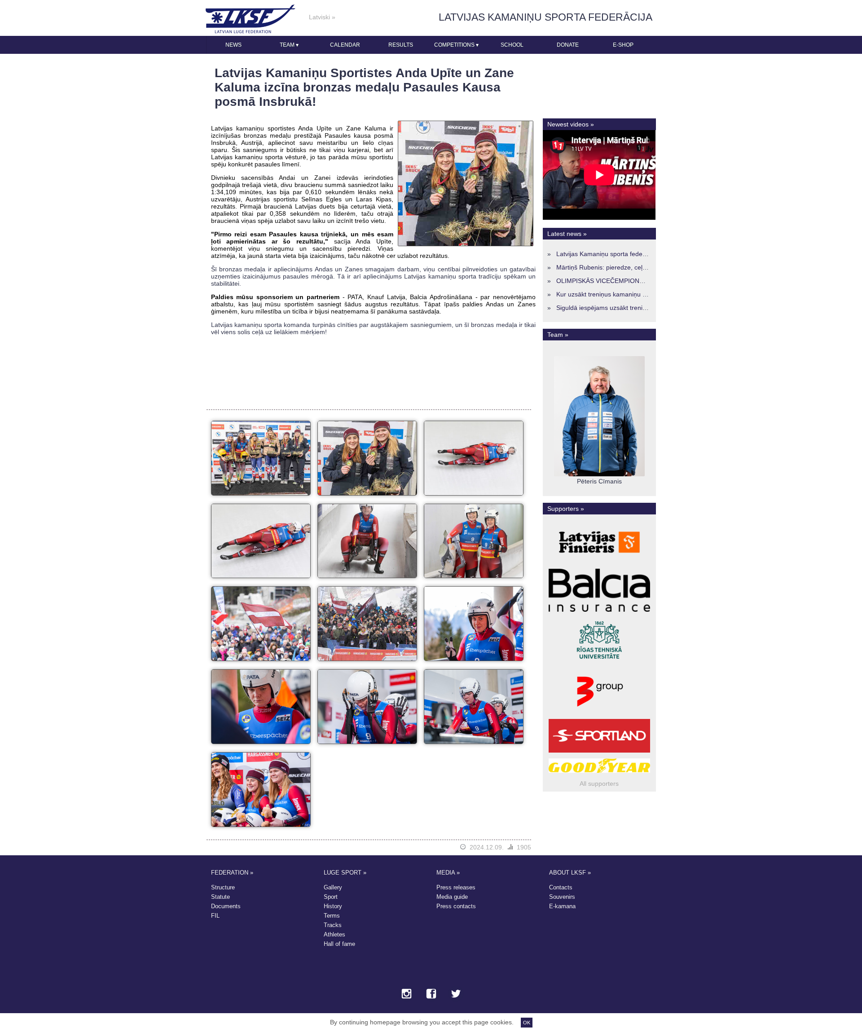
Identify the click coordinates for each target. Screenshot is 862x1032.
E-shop (623, 45)
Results (400, 45)
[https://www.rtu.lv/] (599, 662)
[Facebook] (431, 994)
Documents (226, 906)
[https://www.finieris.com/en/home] (599, 562)
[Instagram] (406, 994)
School (512, 45)
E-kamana (562, 906)
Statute (220, 896)
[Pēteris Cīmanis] (599, 474)
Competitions (456, 45)
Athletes (334, 934)
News (233, 45)
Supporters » (565, 508)
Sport (331, 896)
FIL (215, 915)
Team (289, 45)
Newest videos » (570, 124)
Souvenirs (562, 896)
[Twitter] (456, 994)
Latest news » (567, 233)
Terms (332, 915)
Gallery (333, 887)
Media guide (452, 896)
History (333, 906)
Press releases (455, 887)
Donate (568, 45)
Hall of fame (339, 944)
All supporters (599, 783)
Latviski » (322, 17)
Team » (557, 334)
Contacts (560, 887)
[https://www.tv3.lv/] (599, 713)
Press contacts (456, 906)
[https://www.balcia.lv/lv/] (599, 611)
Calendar (345, 45)
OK (526, 1022)
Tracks (333, 925)
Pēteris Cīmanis (599, 481)
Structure (223, 887)
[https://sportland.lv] (599, 752)
